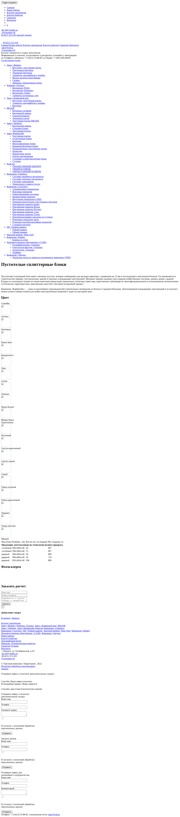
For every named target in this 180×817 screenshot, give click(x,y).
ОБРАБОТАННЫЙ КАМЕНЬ (26, 171)
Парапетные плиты (21, 154)
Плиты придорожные (22, 156)
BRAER (10, 108)
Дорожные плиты (20, 118)
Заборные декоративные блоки (27, 83)
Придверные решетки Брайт (26, 204)
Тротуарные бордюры (22, 70)
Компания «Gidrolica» (17, 174)
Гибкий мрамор (19, 232)
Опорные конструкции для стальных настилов (34, 202)
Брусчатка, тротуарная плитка (26, 68)
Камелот (11, 164)
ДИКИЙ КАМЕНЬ (21, 169)
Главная (10, 7)
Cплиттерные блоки (11, 60)
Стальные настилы (21, 224)
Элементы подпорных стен (25, 95)
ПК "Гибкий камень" (17, 227)
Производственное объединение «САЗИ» (27, 242)
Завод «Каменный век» (18, 98)
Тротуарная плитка (21, 131)
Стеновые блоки (20, 128)
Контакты (11, 20)
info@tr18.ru (54, 814)
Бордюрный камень (21, 113)
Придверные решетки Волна (26, 207)
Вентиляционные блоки (24, 143)
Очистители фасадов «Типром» (27, 247)
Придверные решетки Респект (26, 209)
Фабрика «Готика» (16, 85)
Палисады (17, 151)
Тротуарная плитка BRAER (25, 121)
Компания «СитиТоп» (17, 186)
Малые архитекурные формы (26, 78)
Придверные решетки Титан (26, 214)
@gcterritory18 (8, 32)
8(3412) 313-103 (9, 35)
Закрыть (15, 618)
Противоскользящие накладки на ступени (32, 217)
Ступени (16, 161)
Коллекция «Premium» (23, 90)
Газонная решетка (21, 116)
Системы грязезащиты (23, 181)
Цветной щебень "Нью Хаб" (20, 235)
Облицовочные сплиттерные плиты (29, 148)
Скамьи (16, 80)
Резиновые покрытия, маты (25, 219)
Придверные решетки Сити (25, 212)
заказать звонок (24, 35)
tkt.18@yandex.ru (10, 653)
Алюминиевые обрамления (25, 189)
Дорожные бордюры (22, 73)
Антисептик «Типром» (23, 250)
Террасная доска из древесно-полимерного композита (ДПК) (41, 257)
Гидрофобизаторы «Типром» (26, 245)
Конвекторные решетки (23, 197)
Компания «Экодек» (16, 255)
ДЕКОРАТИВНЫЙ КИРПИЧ (26, 166)
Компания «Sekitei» (16, 237)
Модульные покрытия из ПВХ (27, 199)
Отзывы (15, 646)
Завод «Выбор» (14, 65)
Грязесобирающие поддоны (25, 194)
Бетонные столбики (21, 111)
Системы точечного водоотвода (27, 179)
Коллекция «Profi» (21, 88)
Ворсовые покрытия (22, 192)
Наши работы (13, 10)
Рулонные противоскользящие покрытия (31, 222)
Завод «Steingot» (14, 123)
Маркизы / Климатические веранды (18, 643)
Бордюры (16, 105)
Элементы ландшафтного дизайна (28, 75)
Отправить (6, 733)
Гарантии (11, 17)
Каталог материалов (16, 12)
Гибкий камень (19, 229)
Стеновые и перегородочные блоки (29, 159)
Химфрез (16, 252)
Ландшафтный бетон (11, 641)
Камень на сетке (20, 240)
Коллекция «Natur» (21, 93)
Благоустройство (15, 15)
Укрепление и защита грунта (26, 184)
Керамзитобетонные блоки (25, 146)
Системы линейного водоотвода (28, 176)
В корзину (6, 618)
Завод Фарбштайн (15, 133)
